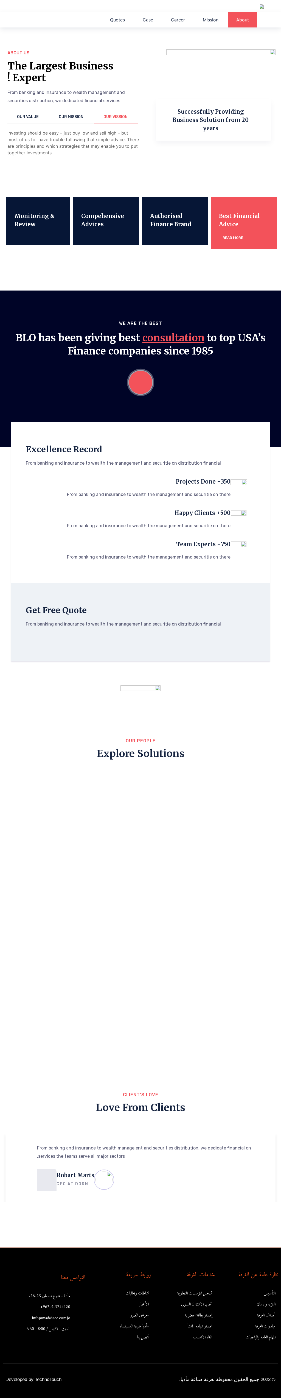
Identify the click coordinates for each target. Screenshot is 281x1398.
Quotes (117, 20)
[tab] (116, 117)
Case (148, 20)
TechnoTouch (48, 1379)
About (242, 20)
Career (178, 20)
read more (232, 238)
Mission (210, 20)
